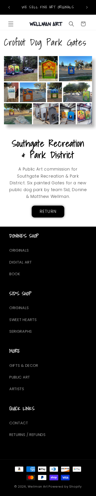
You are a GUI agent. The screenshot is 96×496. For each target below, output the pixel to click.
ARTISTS (16, 389)
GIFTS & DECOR (23, 365)
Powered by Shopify (65, 487)
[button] (11, 24)
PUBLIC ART (19, 377)
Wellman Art (38, 487)
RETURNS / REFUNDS (27, 434)
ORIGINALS (19, 250)
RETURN (48, 211)
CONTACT (18, 423)
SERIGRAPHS (20, 331)
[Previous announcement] (9, 7)
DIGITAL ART (20, 262)
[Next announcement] (87, 7)
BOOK (14, 274)
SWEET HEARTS (23, 319)
